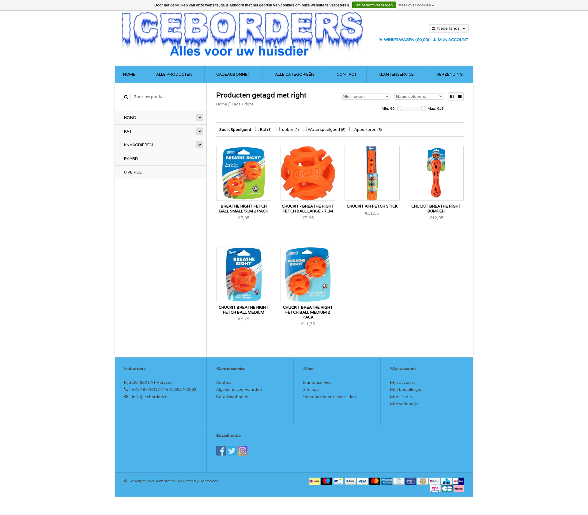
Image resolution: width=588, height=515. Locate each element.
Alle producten (174, 74)
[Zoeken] (126, 97)
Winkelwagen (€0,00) (406, 39)
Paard (131, 158)
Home (129, 74)
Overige (133, 172)
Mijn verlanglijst (405, 403)
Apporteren (367, 129)
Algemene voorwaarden (239, 389)
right (248, 104)
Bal (265, 129)
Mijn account (453, 39)
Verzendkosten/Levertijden (329, 396)
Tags (236, 104)
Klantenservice (396, 74)
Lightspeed (209, 481)
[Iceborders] (247, 34)
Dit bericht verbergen (374, 5)
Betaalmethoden (232, 396)
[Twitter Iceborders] (232, 451)
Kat (128, 131)
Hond (130, 117)
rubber (289, 129)
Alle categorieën (294, 74)
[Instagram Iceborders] (242, 451)
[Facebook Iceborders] (221, 451)
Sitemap (311, 389)
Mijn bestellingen (406, 389)
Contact (347, 74)
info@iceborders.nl (150, 396)
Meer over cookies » (416, 5)
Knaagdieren (138, 144)
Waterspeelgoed (326, 129)
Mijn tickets (401, 396)
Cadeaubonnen (233, 74)
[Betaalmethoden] (315, 480)
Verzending (449, 74)
